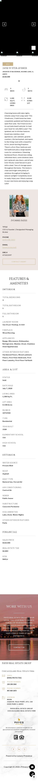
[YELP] (24, 749)
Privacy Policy (27, 767)
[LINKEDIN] (19, 749)
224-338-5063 (11, 684)
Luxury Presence (24, 756)
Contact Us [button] (19, 647)
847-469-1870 (11, 690)
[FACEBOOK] (14, 749)
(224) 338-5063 (9, 240)
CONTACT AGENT (19, 262)
